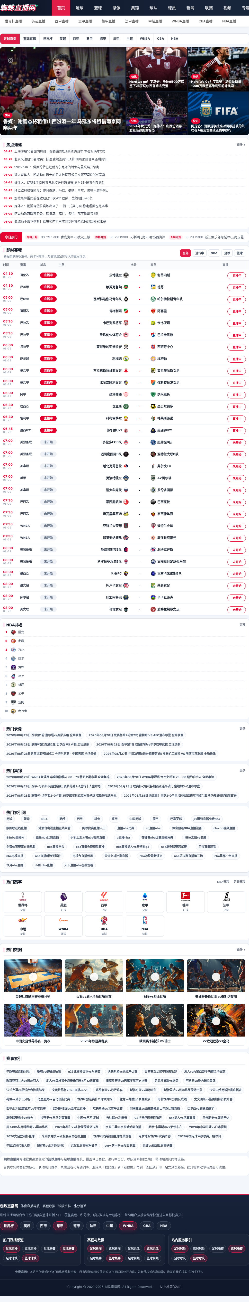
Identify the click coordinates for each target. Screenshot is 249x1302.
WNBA (145, 38)
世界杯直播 (13, 21)
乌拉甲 (24, 347)
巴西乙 (24, 406)
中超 (129, 38)
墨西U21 (26, 430)
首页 (61, 7)
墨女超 (24, 585)
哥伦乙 (24, 275)
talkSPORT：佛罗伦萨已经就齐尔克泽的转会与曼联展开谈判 (51, 167)
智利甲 (24, 418)
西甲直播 (62, 21)
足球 (79, 7)
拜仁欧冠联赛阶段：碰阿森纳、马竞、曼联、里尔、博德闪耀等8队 (56, 190)
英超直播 (38, 21)
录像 (116, 7)
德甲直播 (108, 21)
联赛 (209, 7)
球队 (153, 7)
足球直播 (10, 38)
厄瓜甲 (24, 287)
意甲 (89, 38)
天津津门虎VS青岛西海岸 (130, 237)
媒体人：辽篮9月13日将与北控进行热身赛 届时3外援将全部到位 (54, 182)
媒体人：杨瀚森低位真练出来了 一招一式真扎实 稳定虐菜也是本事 (56, 206)
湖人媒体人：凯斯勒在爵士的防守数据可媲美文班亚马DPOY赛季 (54, 175)
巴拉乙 (24, 323)
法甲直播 (132, 21)
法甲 (116, 38)
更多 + (241, 144)
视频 (227, 7)
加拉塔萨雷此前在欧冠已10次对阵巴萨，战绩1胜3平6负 (48, 198)
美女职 (24, 609)
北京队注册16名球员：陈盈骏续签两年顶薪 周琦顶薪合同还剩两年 (55, 159)
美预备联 (26, 442)
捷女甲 (24, 370)
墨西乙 (24, 573)
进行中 (199, 253)
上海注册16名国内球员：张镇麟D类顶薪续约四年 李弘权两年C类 (54, 151)
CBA (160, 38)
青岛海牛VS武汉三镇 (58, 237)
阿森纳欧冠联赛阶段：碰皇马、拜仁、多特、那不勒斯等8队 (51, 214)
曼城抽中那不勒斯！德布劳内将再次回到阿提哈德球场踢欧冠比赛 (55, 221)
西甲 (76, 38)
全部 (185, 253)
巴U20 (24, 299)
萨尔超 (24, 358)
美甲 (23, 478)
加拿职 (24, 466)
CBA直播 (206, 21)
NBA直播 (229, 21)
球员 (172, 7)
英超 (63, 38)
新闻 (190, 7)
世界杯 (48, 38)
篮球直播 (29, 38)
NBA (174, 38)
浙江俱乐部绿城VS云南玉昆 (207, 237)
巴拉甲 (24, 335)
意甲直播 (85, 21)
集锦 (135, 7)
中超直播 (155, 21)
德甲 (103, 38)
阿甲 (23, 394)
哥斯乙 (24, 311)
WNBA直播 (180, 21)
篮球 (98, 7)
